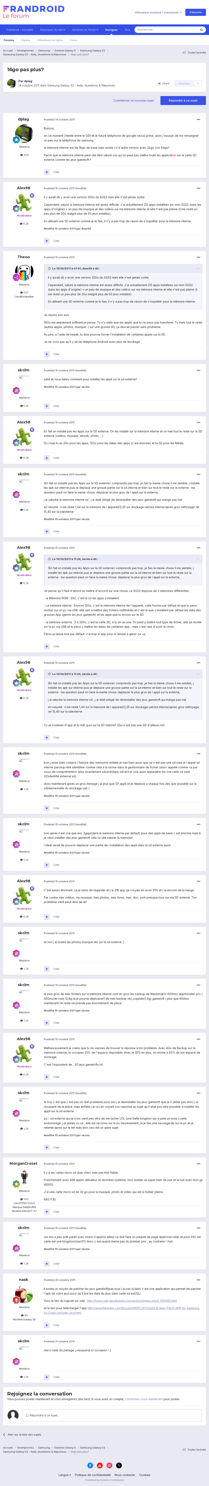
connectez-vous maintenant (144, 1399)
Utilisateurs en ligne (49, 40)
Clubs (73, 40)
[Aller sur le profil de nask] (24, 1294)
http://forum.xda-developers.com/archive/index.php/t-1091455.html (132, 1300)
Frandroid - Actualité (20, 29)
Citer (56, 172)
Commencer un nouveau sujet (133, 100)
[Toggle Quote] (50, 268)
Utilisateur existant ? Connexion (157, 12)
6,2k (25, 223)
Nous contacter (125, 1475)
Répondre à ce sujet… (44, 1415)
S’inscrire (196, 12)
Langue (64, 1475)
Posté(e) (59, 119)
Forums (9, 40)
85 (26, 1315)
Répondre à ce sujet (183, 100)
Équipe (25, 40)
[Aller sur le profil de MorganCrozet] (24, 1178)
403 (26, 154)
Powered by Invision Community (104, 1480)
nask (23, 1279)
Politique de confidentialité (93, 1475)
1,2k (26, 405)
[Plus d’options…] (199, 119)
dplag (28, 81)
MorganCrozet (23, 1163)
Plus (127, 29)
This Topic (185, 29)
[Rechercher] (201, 29)
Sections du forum (84, 29)
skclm (23, 370)
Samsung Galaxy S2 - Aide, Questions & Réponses (81, 85)
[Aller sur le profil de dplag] (11, 83)
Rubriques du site (51, 29)
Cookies (144, 1475)
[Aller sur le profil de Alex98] (24, 202)
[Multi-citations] (47, 172)
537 (26, 292)
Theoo (23, 257)
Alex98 (23, 188)
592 (26, 1199)
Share (165, 83)
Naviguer (111, 29)
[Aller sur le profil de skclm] (24, 384)
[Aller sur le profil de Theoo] (24, 271)
